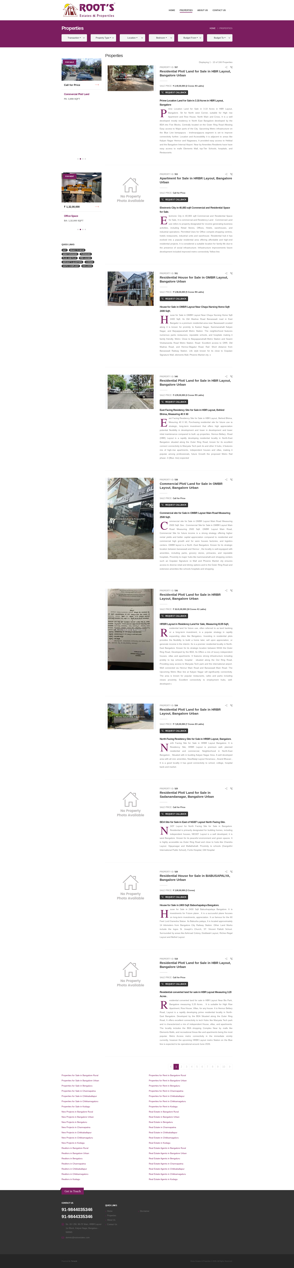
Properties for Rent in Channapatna (166, 1091)
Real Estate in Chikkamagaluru (164, 1137)
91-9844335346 (77, 1216)
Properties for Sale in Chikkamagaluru (80, 1101)
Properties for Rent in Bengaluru (164, 1085)
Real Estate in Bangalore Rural (164, 1111)
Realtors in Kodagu (71, 1179)
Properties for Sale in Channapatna (79, 1091)
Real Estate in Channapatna (162, 1127)
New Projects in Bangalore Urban (78, 1117)
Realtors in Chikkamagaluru (75, 1174)
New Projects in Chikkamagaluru (77, 1137)
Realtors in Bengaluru (72, 1158)
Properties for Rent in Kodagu (163, 1106)
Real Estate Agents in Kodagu (163, 1179)
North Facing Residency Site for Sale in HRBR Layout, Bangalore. (195, 739)
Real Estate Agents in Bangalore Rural (167, 1148)
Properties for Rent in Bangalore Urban (168, 1080)
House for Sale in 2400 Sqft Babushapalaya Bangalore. (189, 905)
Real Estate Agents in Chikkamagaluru (167, 1174)
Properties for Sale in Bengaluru (77, 1085)
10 (223, 1066)
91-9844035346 (77, 1209)
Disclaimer (144, 1211)
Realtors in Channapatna (74, 1163)
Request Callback (175, 92)
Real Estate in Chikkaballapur (163, 1132)
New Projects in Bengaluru (74, 1122)
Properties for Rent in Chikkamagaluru (167, 1101)
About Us (202, 10)
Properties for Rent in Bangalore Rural (167, 1075)
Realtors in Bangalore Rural (75, 1148)
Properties (186, 10)
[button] (78, 159)
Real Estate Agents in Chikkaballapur (167, 1169)
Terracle (74, 1261)
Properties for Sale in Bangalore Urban (80, 1080)
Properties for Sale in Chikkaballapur (79, 1096)
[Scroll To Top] (288, 1264)
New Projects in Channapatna (76, 1127)
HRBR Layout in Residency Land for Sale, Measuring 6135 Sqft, (194, 624)
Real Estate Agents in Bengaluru (164, 1158)
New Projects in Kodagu (73, 1143)
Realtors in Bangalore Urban (75, 1153)
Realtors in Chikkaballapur (74, 1169)
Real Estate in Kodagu (159, 1143)
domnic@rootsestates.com (78, 1238)
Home (172, 10)
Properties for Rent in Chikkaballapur (167, 1096)
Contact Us (219, 10)
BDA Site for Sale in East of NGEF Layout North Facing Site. (192, 822)
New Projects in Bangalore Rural (77, 1111)
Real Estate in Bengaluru (161, 1122)
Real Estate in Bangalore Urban (164, 1117)
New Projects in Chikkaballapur (77, 1132)
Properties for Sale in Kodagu (76, 1106)
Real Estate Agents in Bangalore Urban (168, 1153)
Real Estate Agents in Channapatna (166, 1163)
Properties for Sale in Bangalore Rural (80, 1075)
